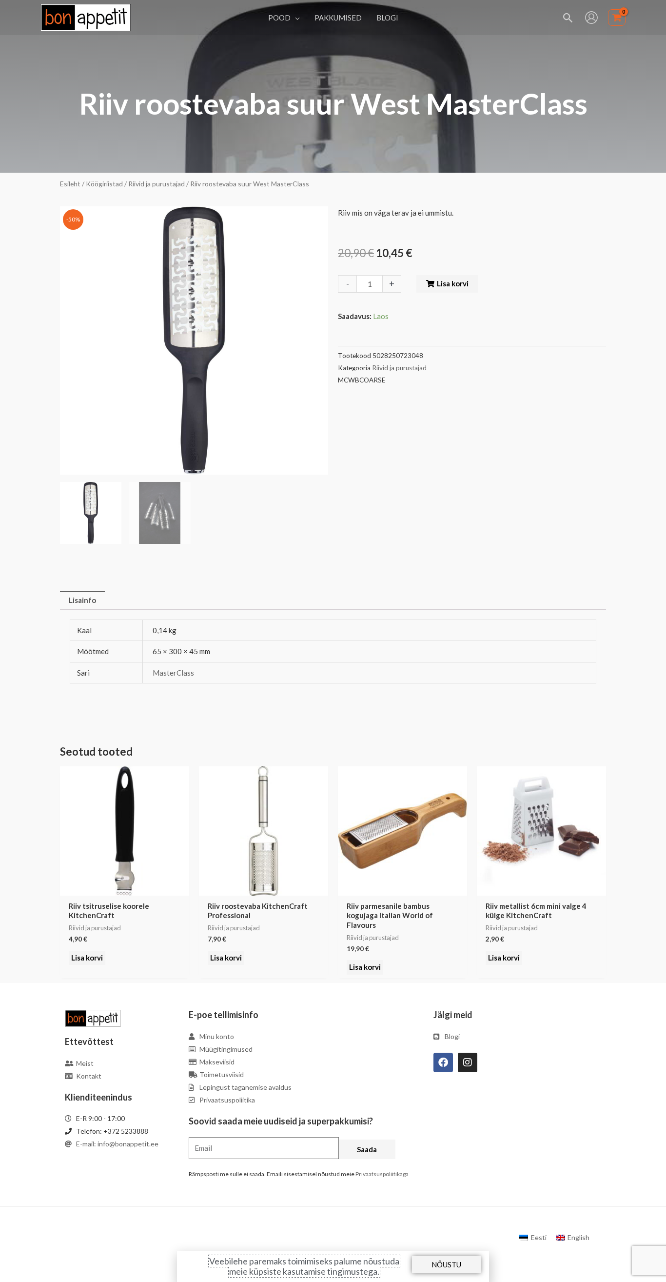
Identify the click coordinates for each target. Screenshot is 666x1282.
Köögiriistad (104, 184)
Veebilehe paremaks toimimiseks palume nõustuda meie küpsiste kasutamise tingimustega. (304, 1266)
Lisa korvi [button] (87, 957)
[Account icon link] (591, 17)
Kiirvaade (124, 887)
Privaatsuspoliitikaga (382, 1174)
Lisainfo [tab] (82, 600)
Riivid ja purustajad (156, 184)
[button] (295, 17)
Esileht (70, 184)
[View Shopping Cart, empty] (617, 17)
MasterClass (173, 672)
